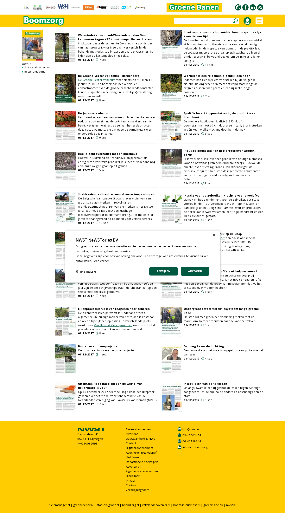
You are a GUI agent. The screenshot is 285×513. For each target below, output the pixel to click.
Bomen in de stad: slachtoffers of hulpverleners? (220, 271)
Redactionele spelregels (142, 462)
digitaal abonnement (37, 67)
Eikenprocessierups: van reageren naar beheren (114, 309)
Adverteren (133, 466)
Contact (131, 443)
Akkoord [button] (195, 271)
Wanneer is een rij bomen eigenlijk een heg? (217, 76)
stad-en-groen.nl (108, 505)
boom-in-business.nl (186, 505)
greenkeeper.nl (83, 505)
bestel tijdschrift (34, 71)
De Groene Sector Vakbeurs (97, 80)
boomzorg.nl (130, 505)
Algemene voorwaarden (142, 471)
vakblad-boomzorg (195, 447)
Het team (132, 457)
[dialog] (142, 256)
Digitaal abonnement (139, 448)
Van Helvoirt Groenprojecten (113, 325)
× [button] (213, 235)
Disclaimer (133, 476)
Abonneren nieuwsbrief (141, 452)
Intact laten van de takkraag (205, 384)
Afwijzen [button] (163, 271)
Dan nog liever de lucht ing (204, 346)
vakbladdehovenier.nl (156, 505)
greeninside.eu (213, 505)
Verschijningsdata (137, 490)
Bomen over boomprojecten (98, 346)
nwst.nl (231, 505)
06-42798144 (191, 441)
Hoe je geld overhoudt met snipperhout (107, 154)
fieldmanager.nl (59, 505)
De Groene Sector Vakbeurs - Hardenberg (109, 76)
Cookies (131, 485)
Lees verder (101, 261)
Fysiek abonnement (139, 429)
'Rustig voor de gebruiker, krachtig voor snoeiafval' (222, 195)
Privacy (131, 480)
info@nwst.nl (190, 429)
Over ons (132, 434)
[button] (86, 271)
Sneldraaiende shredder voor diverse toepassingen (116, 194)
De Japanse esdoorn (93, 113)
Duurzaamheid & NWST (141, 438)
